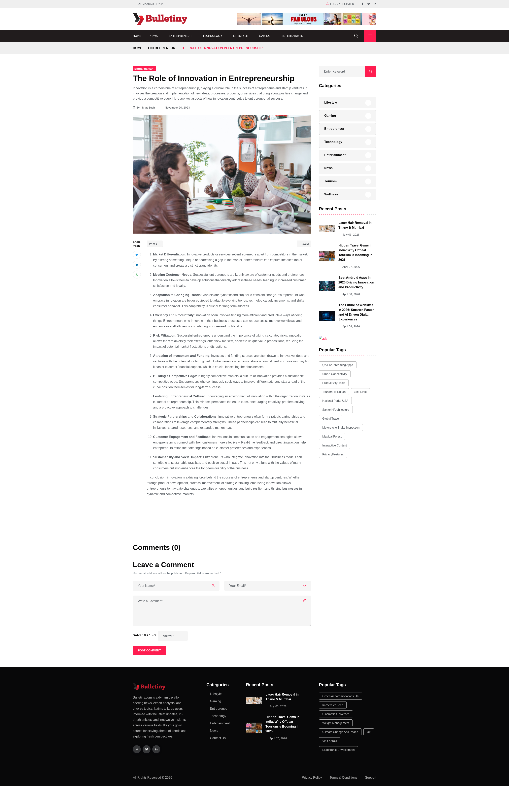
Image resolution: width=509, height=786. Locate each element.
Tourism (330, 181)
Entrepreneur (180, 35)
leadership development (338, 749)
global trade (330, 418)
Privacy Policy (312, 777)
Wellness (331, 194)
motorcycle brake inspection (340, 427)
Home (137, 35)
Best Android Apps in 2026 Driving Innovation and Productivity (356, 282)
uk (369, 732)
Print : (153, 243)
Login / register (342, 4)
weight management (335, 723)
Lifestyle (240, 35)
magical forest (332, 436)
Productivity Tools (333, 382)
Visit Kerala (329, 740)
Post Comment (149, 650)
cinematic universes (336, 714)
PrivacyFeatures (333, 454)
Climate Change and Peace (340, 732)
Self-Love (360, 391)
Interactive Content (334, 445)
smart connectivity (334, 374)
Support (370, 777)
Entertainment (293, 35)
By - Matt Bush (145, 107)
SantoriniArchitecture (335, 409)
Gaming (264, 35)
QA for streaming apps (337, 365)
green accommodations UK (340, 696)
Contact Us (218, 738)
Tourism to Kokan (334, 391)
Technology (212, 35)
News (154, 35)
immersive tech (332, 705)
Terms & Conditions (343, 777)
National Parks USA (335, 400)
